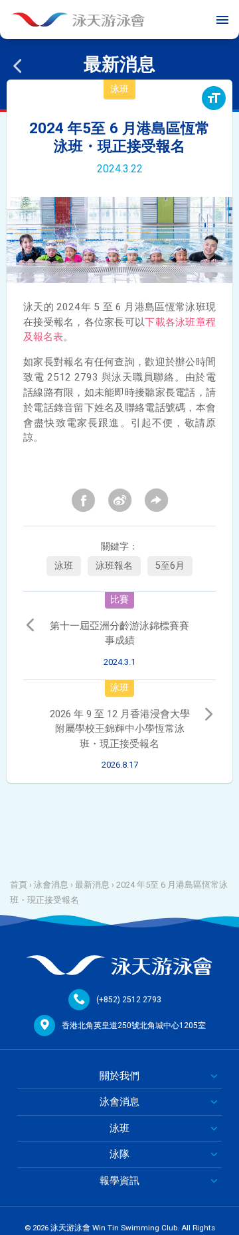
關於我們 (119, 1076)
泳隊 (119, 1154)
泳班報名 (114, 565)
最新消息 (92, 885)
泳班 (63, 565)
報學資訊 (119, 1181)
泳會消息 (51, 885)
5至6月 (170, 565)
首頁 (18, 885)
